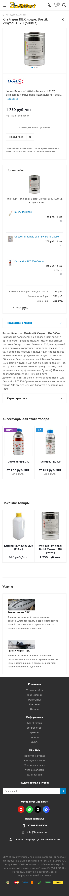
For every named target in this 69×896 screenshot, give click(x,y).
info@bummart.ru (37, 832)
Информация (34, 717)
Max (46, 809)
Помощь (34, 749)
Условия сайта (34, 690)
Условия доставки (34, 765)
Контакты (34, 704)
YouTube (21, 809)
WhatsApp (29, 809)
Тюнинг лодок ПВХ (19, 612)
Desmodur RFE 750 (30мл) (29, 261)
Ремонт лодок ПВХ (19, 650)
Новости (34, 737)
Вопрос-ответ (34, 727)
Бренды (34, 732)
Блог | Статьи (34, 723)
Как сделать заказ (34, 760)
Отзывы (34, 709)
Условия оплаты (34, 769)
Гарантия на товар (34, 755)
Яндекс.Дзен (37, 809)
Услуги (34, 741)
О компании (34, 694)
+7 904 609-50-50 (37, 825)
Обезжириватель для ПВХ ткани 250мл (36, 236)
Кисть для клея (23, 211)
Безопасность (34, 774)
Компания (34, 684)
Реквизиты (34, 699)
